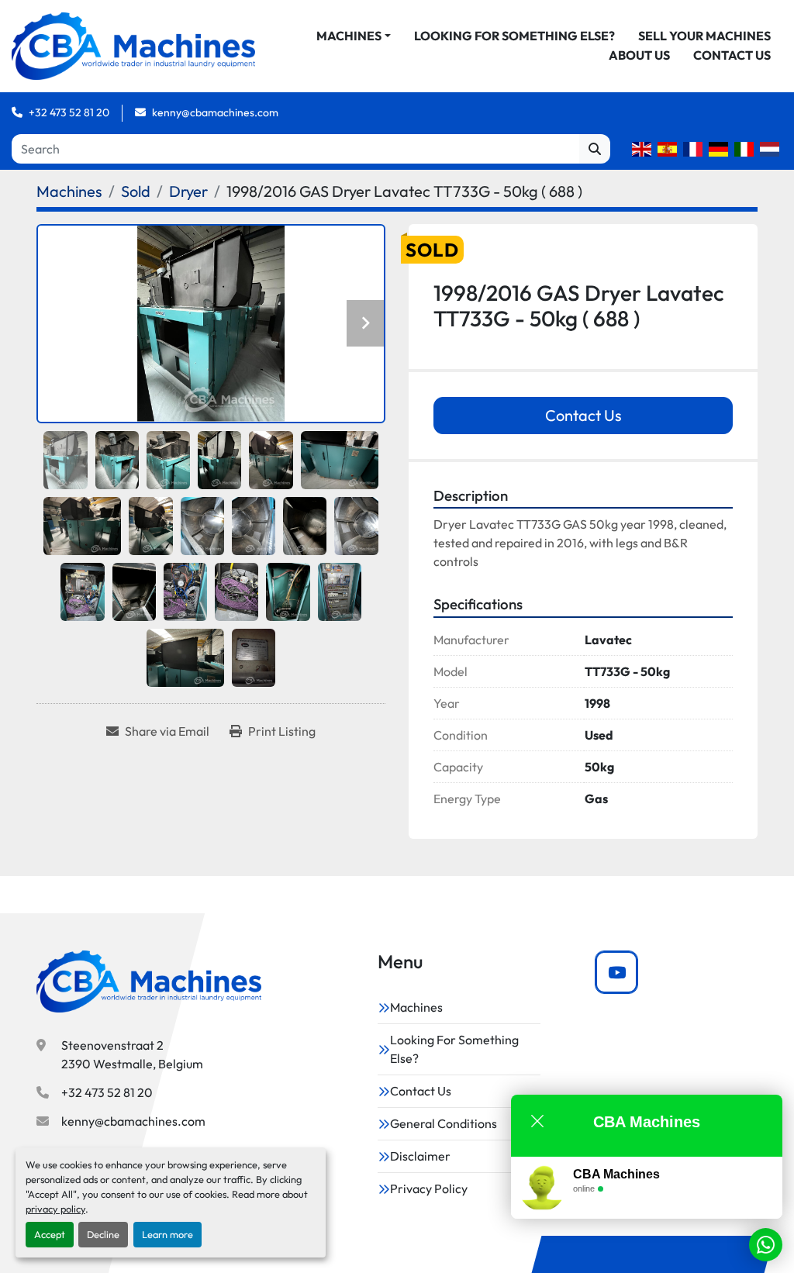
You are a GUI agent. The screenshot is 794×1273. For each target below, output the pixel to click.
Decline (103, 1234)
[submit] (594, 149)
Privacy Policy (429, 1188)
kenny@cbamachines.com (215, 112)
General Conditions (443, 1123)
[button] (353, 35)
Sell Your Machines (704, 35)
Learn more (167, 1234)
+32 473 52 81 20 (69, 112)
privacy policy (55, 1208)
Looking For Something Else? (514, 35)
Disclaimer (420, 1156)
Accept (49, 1234)
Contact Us (732, 55)
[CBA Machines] (148, 981)
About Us (639, 55)
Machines (348, 35)
